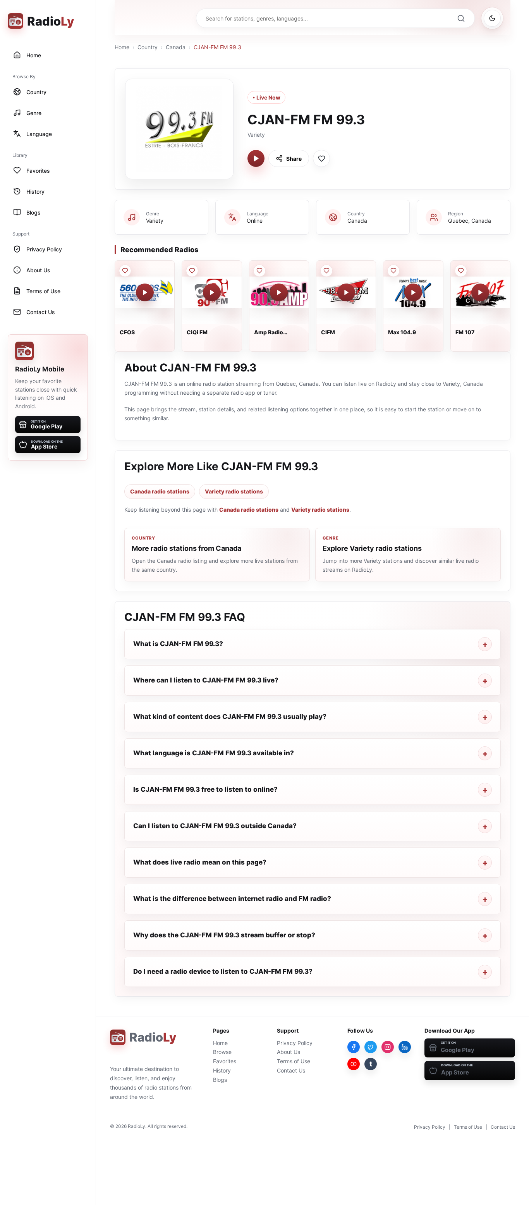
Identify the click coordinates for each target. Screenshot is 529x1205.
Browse (222, 1052)
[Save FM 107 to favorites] (461, 271)
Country (147, 47)
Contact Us (291, 1070)
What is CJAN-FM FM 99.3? (178, 644)
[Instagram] (387, 1047)
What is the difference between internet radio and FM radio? (232, 898)
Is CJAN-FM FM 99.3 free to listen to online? (205, 789)
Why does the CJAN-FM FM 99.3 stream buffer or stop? (224, 935)
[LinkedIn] (404, 1047)
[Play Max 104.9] (413, 292)
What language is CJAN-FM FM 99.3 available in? (213, 753)
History (222, 1070)
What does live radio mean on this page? (199, 862)
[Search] (460, 18)
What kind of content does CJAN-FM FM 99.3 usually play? (229, 716)
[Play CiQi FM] (212, 292)
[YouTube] (353, 1064)
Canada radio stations (159, 491)
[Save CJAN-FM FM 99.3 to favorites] (321, 158)
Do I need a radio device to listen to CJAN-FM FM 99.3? (223, 971)
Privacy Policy (295, 1043)
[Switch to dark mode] (492, 18)
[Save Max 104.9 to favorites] (393, 271)
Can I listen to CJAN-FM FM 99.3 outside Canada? (215, 826)
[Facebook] (353, 1047)
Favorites (224, 1061)
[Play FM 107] (480, 292)
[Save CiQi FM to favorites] (192, 271)
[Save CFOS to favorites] (125, 271)
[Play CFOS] (145, 292)
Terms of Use (293, 1061)
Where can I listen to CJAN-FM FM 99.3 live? (205, 680)
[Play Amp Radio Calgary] (279, 292)
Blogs (220, 1079)
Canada (175, 47)
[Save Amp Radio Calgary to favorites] (259, 271)
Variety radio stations (234, 491)
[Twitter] (370, 1047)
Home (122, 47)
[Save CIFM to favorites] (326, 271)
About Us (288, 1052)
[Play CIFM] (346, 292)
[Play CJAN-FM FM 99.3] (255, 158)
